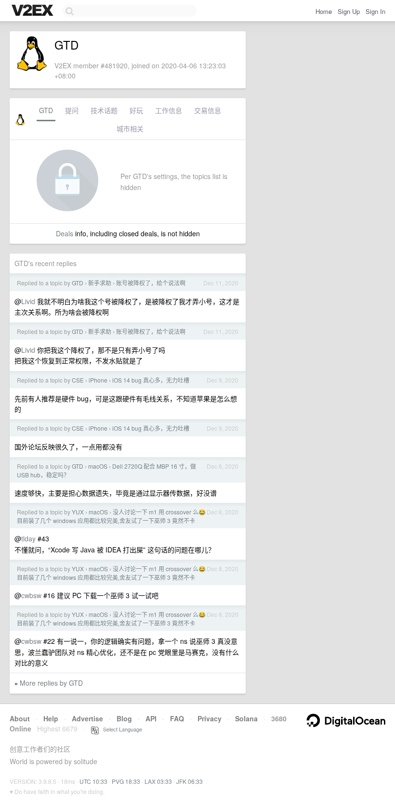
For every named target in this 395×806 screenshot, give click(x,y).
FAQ (177, 718)
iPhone (98, 380)
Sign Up (349, 11)
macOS (97, 466)
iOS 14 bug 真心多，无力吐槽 (150, 380)
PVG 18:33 (126, 781)
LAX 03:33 (158, 781)
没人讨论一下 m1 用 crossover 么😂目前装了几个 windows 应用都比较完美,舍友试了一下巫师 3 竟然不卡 (111, 516)
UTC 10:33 (93, 781)
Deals (64, 233)
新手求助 (99, 283)
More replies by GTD (51, 683)
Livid (28, 301)
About (20, 718)
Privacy (210, 718)
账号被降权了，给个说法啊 (150, 283)
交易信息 (207, 110)
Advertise (87, 718)
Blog (124, 718)
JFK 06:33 (189, 781)
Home (324, 11)
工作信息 (168, 110)
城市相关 (130, 128)
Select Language (120, 729)
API (151, 718)
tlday (28, 538)
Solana (246, 718)
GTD (46, 110)
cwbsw (31, 595)
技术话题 (104, 110)
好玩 (136, 110)
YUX (78, 512)
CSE (78, 380)
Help (50, 718)
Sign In (375, 11)
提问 (72, 110)
